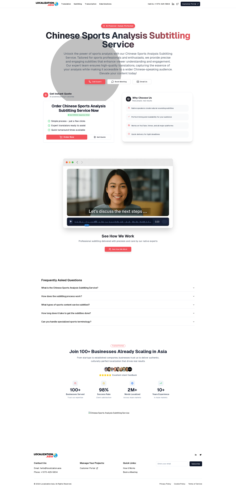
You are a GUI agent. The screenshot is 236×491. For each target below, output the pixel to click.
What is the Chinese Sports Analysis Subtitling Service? (69, 287)
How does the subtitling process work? (61, 296)
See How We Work (119, 249)
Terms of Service (195, 484)
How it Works (129, 468)
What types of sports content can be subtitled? (65, 304)
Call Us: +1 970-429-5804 (159, 4)
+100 (130, 369)
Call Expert (96, 82)
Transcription (90, 4)
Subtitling (78, 4)
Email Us (143, 82)
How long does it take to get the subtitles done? (66, 313)
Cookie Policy (179, 484)
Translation (66, 4)
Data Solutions (105, 4)
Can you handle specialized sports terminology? (66, 321)
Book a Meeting (130, 472)
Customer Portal (87, 468)
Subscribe (196, 464)
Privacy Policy (165, 484)
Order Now (68, 137)
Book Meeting (121, 82)
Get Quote (101, 137)
